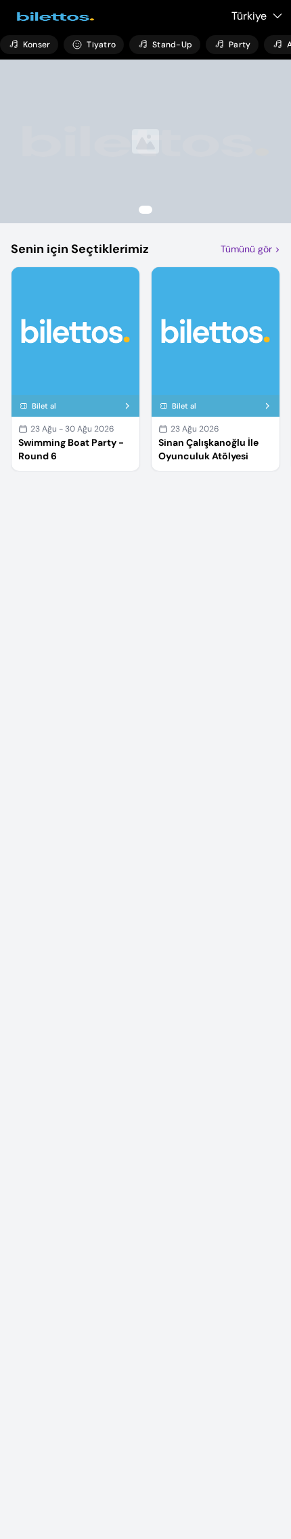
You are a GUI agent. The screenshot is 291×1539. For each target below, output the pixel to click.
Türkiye (249, 16)
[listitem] (145, 141)
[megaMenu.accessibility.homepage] (51, 16)
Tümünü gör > (250, 249)
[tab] (145, 210)
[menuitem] (29, 44)
